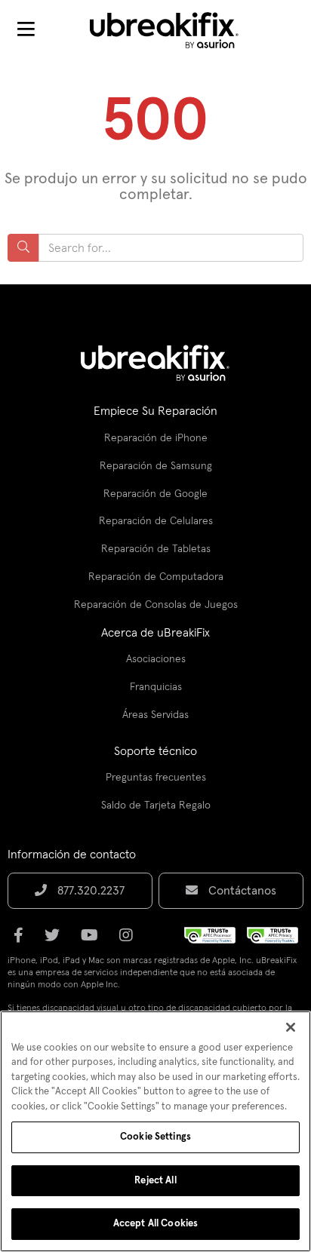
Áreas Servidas (155, 715)
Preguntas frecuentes (156, 777)
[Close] (290, 1027)
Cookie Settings (155, 1137)
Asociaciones (156, 659)
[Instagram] (130, 940)
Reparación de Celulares (156, 521)
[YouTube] (94, 940)
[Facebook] (23, 940)
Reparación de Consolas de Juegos (156, 605)
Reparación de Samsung (156, 466)
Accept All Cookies (155, 1224)
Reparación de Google (155, 494)
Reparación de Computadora (155, 577)
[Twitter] (56, 940)
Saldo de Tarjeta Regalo (156, 805)
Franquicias (156, 687)
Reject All (155, 1181)
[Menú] (26, 30)
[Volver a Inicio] (173, 30)
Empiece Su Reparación (155, 411)
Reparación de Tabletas (156, 549)
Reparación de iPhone (156, 438)
